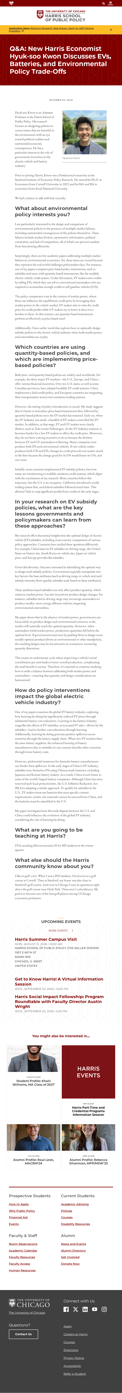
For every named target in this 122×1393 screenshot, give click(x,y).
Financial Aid (18, 1217)
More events (58, 930)
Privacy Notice (74, 1358)
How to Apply (19, 1204)
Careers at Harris (76, 1334)
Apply (68, 1326)
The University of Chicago (27, 1313)
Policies (66, 1211)
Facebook (66, 1309)
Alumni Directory (73, 1250)
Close (111, 30)
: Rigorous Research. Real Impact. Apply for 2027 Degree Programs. (51, 29)
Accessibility (72, 1366)
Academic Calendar (23, 1250)
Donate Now (70, 1264)
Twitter (75, 1309)
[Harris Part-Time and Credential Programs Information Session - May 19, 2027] (88, 1096)
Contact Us (23, 1334)
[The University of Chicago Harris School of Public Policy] (61, 15)
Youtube (94, 1309)
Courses (67, 1217)
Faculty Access (19, 1264)
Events (14, 1224)
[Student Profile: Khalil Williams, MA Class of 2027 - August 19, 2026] (33, 1069)
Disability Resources (75, 1224)
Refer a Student (75, 1374)
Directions (71, 1350)
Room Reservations (23, 1244)
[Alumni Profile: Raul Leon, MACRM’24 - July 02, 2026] (33, 1148)
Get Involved (70, 1257)
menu (110, 5)
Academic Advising (75, 1204)
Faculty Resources (22, 1257)
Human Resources (22, 1270)
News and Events (73, 1244)
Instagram (104, 1309)
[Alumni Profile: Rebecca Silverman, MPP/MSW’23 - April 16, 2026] (88, 1148)
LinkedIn (85, 1309)
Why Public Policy (22, 1211)
